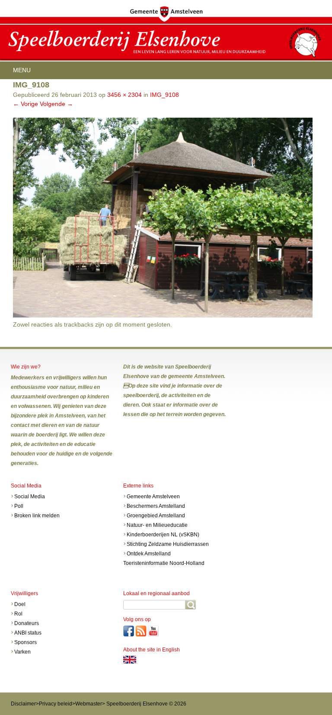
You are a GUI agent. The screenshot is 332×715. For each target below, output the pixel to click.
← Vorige (25, 103)
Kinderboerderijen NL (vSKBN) (163, 535)
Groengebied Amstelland (156, 516)
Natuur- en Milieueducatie (157, 525)
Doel (20, 604)
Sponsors (25, 642)
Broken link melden (37, 516)
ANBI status (28, 633)
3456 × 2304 (124, 94)
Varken (22, 652)
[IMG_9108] (163, 315)
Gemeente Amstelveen (153, 497)
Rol (18, 614)
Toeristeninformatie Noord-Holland (163, 563)
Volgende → (56, 103)
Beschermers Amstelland (156, 506)
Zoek (190, 604)
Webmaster (88, 704)
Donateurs (26, 623)
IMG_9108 (164, 94)
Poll (18, 506)
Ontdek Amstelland (149, 554)
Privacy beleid (55, 704)
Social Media (29, 497)
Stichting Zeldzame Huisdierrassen (168, 544)
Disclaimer (23, 704)
